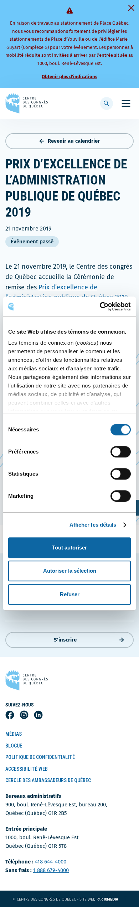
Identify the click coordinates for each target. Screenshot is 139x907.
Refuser (69, 594)
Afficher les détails (93, 525)
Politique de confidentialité (40, 757)
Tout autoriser (69, 547)
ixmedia (115, 899)
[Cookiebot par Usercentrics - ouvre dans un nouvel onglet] (100, 306)
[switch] (120, 451)
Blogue (13, 746)
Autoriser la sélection (69, 571)
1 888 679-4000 (51, 870)
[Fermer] (131, 8)
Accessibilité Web (26, 769)
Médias (13, 734)
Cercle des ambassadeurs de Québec (48, 780)
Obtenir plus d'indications (69, 76)
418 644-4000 (50, 861)
